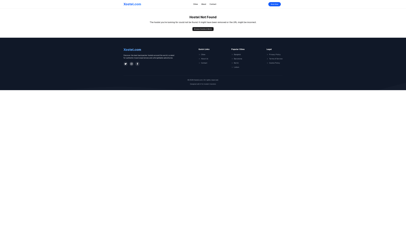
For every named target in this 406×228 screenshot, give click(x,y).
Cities (195, 4)
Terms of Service (276, 59)
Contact (213, 4)
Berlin (236, 63)
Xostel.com (132, 4)
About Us (204, 59)
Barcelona (238, 59)
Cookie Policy (274, 63)
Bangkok (237, 55)
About (203, 4)
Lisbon (236, 67)
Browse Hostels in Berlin (203, 29)
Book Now (274, 4)
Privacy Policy (275, 55)
